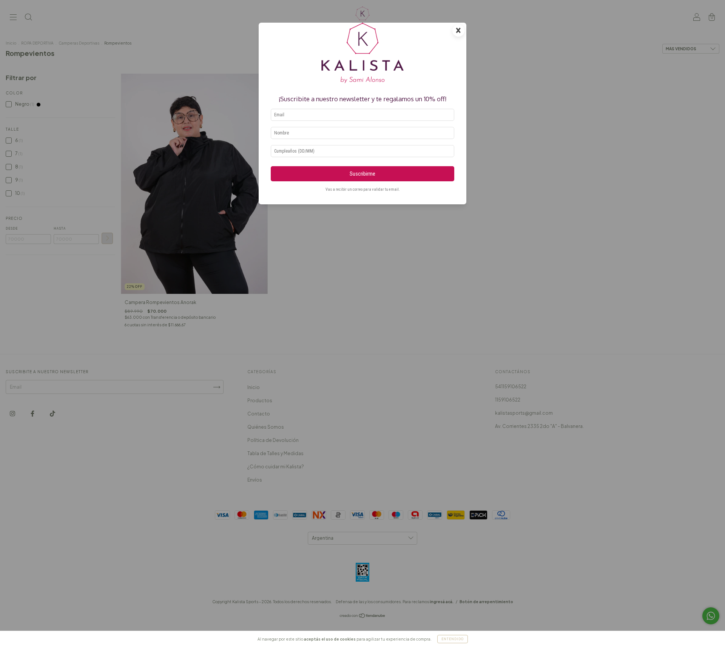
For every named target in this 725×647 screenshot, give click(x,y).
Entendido (452, 639)
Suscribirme (362, 174)
